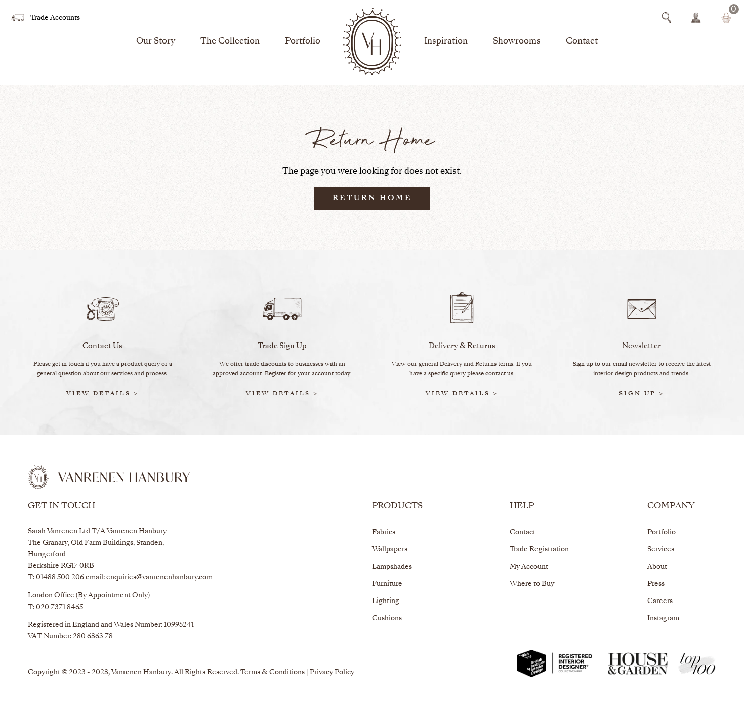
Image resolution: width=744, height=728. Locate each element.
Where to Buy (532, 584)
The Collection (230, 41)
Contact (582, 41)
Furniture (387, 584)
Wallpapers (389, 549)
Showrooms (517, 41)
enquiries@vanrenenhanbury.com (159, 577)
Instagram (663, 618)
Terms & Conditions (272, 672)
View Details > (102, 394)
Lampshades (392, 567)
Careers (660, 601)
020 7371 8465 (59, 607)
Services (660, 549)
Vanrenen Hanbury (141, 672)
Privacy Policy (332, 672)
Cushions (387, 618)
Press (656, 584)
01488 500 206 (60, 577)
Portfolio (302, 41)
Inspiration (446, 41)
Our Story (155, 41)
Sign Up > (641, 394)
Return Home (372, 198)
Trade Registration (539, 549)
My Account (529, 567)
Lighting (385, 601)
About (657, 567)
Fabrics (383, 532)
